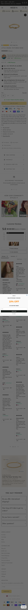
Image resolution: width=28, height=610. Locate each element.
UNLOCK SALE (14, 311)
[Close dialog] (26, 295)
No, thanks (14, 313)
